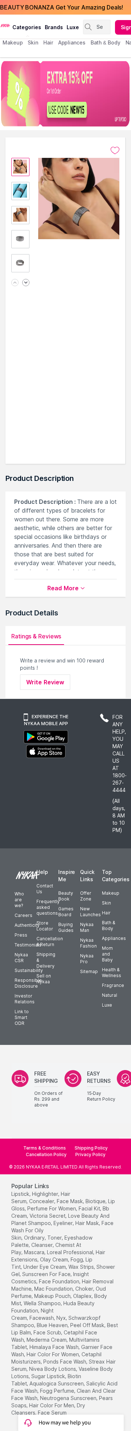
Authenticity (27, 925)
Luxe (107, 1005)
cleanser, (42, 1245)
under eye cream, (45, 1267)
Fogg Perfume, (57, 1391)
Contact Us (44, 888)
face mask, (70, 1201)
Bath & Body (108, 925)
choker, (84, 1289)
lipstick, (21, 1194)
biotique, (96, 1201)
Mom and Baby (107, 954)
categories (26, 27)
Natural (109, 995)
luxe (73, 27)
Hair (106, 912)
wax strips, (81, 1267)
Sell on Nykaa (43, 978)
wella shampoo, (43, 1303)
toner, (55, 1237)
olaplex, (83, 1296)
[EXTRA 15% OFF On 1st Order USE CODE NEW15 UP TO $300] (65, 93)
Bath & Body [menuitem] (105, 42)
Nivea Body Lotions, (53, 1369)
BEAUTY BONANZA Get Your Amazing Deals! (61, 7)
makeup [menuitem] (13, 42)
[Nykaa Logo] (5, 25)
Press (21, 935)
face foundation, (59, 1281)
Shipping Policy (91, 1148)
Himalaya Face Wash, (54, 1347)
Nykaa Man (87, 927)
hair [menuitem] (48, 42)
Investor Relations (25, 998)
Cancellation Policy (46, 1154)
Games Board (66, 911)
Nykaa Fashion (88, 943)
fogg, (77, 1259)
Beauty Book (65, 896)
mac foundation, (54, 1289)
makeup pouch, (53, 1296)
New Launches (90, 911)
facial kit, (90, 1208)
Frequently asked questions (48, 907)
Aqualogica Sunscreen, (57, 1383)
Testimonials (28, 945)
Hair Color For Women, (53, 1354)
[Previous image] (15, 283)
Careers (23, 915)
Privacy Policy (90, 1154)
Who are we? (19, 899)
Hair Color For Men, (52, 1405)
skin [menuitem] (33, 42)
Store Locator (44, 926)
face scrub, (47, 1332)
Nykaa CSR (21, 957)
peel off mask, (88, 1325)
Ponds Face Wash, (65, 1361)
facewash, (42, 1318)
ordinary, (35, 1237)
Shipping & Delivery (45, 960)
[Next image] (25, 283)
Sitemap (89, 971)
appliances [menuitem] (72, 42)
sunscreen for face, (47, 1274)
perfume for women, (52, 1208)
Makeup (110, 893)
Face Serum (52, 1412)
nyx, (61, 1318)
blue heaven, (53, 1325)
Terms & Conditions (44, 1148)
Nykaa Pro (87, 958)
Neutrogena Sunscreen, (69, 1398)
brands (54, 27)
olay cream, (54, 1259)
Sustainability (29, 970)
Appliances (114, 938)
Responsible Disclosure (28, 983)
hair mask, (87, 1223)
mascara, (34, 1252)
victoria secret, (48, 1216)
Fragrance (113, 985)
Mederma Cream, (47, 1340)
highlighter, (45, 1194)
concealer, (42, 1201)
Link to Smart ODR (22, 1017)
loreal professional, (70, 1252)
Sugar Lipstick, (48, 1376)
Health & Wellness (111, 972)
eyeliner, (63, 1223)
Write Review (45, 682)
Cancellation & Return (49, 941)
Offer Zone (85, 896)
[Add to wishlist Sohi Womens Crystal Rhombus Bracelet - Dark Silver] (115, 150)
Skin (106, 903)
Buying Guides (66, 927)
